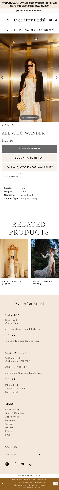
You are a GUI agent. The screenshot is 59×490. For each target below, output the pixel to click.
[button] (3, 20)
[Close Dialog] (3, 483)
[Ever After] (29, 20)
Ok (56, 483)
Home (6, 30)
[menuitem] (3, 20)
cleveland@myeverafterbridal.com (22, 329)
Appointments (12, 416)
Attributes (11, 176)
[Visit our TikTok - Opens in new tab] (30, 464)
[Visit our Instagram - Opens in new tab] (7, 464)
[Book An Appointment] (50, 20)
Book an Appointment (29, 158)
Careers (9, 424)
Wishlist (9, 427)
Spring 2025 (46, 30)
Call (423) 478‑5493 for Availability (29, 167)
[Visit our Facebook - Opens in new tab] (15, 464)
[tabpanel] (29, 78)
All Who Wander (24, 30)
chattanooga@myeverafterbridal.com (23, 373)
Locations (10, 420)
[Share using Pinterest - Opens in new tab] (13, 125)
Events (8, 431)
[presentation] (14, 259)
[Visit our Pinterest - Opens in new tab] (22, 464)
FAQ (7, 435)
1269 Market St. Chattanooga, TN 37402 (17, 359)
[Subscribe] (39, 454)
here (38, 488)
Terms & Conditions (15, 413)
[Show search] (56, 20)
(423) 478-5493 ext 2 (16, 367)
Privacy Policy (12, 409)
